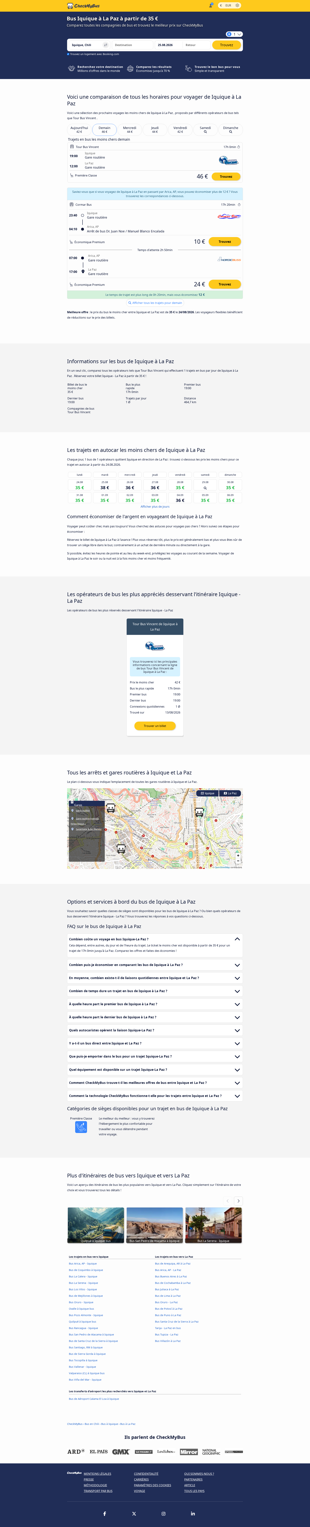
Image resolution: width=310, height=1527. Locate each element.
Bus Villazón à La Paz (168, 1341)
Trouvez (226, 176)
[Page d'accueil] (83, 6)
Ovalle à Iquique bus (81, 1308)
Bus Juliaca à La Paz (167, 1289)
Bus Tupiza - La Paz (166, 1334)
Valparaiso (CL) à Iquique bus (87, 1373)
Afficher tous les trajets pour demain (157, 303)
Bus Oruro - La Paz (166, 1302)
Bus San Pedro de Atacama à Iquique (91, 1334)
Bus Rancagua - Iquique (83, 1328)
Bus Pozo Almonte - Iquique (86, 1315)
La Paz (232, 793)
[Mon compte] (210, 5)
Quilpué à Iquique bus (82, 1321)
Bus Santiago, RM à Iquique (86, 1347)
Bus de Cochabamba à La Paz (173, 1283)
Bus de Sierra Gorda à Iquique (87, 1354)
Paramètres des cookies (152, 1485)
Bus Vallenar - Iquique (82, 1366)
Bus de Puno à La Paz (168, 1315)
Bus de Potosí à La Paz (168, 1308)
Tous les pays (194, 1491)
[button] (110, 808)
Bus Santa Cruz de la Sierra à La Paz (177, 1321)
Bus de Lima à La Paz (168, 1295)
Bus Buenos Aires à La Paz (171, 1276)
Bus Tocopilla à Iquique (83, 1360)
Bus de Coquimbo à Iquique (86, 1270)
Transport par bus (98, 1491)
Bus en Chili (92, 1424)
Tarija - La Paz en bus (168, 1328)
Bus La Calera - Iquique (83, 1276)
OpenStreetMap (222, 867)
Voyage (139, 1491)
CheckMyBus (75, 1424)
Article (189, 1485)
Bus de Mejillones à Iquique (86, 1295)
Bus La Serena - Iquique (83, 1283)
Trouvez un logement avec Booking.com (94, 54)
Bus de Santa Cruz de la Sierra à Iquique (93, 1341)
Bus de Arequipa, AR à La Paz (173, 1263)
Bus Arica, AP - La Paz (168, 1270)
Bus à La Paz (127, 1424)
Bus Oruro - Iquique (81, 1302)
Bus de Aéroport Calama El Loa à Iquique (94, 1398)
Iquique (209, 793)
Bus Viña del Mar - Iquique (85, 1379)
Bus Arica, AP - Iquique (83, 1263)
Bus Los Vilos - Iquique (83, 1289)
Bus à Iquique (109, 1424)
